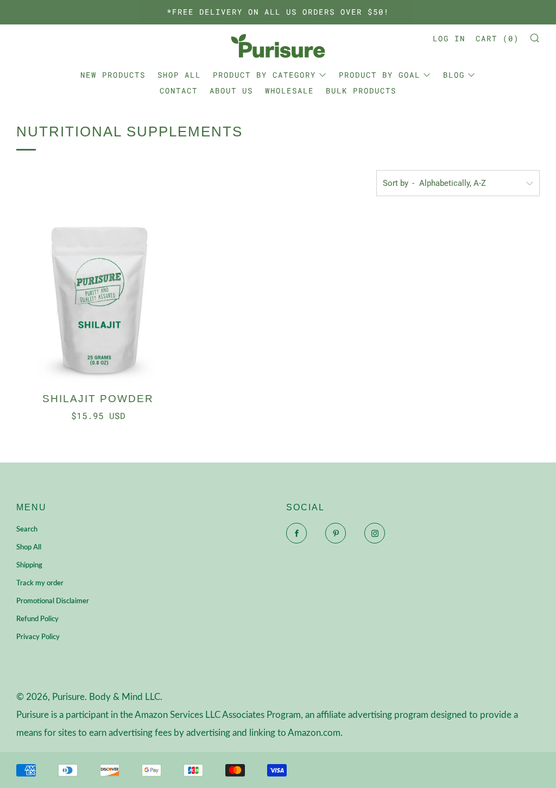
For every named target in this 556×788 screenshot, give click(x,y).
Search (26, 529)
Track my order (40, 583)
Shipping (29, 565)
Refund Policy (37, 619)
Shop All (179, 75)
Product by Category (264, 75)
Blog (454, 75)
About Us (231, 90)
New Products (113, 75)
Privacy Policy (38, 637)
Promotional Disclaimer (52, 601)
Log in (449, 38)
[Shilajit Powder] (98, 301)
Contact (179, 90)
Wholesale (289, 90)
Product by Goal (379, 75)
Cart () (497, 38)
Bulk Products (361, 90)
